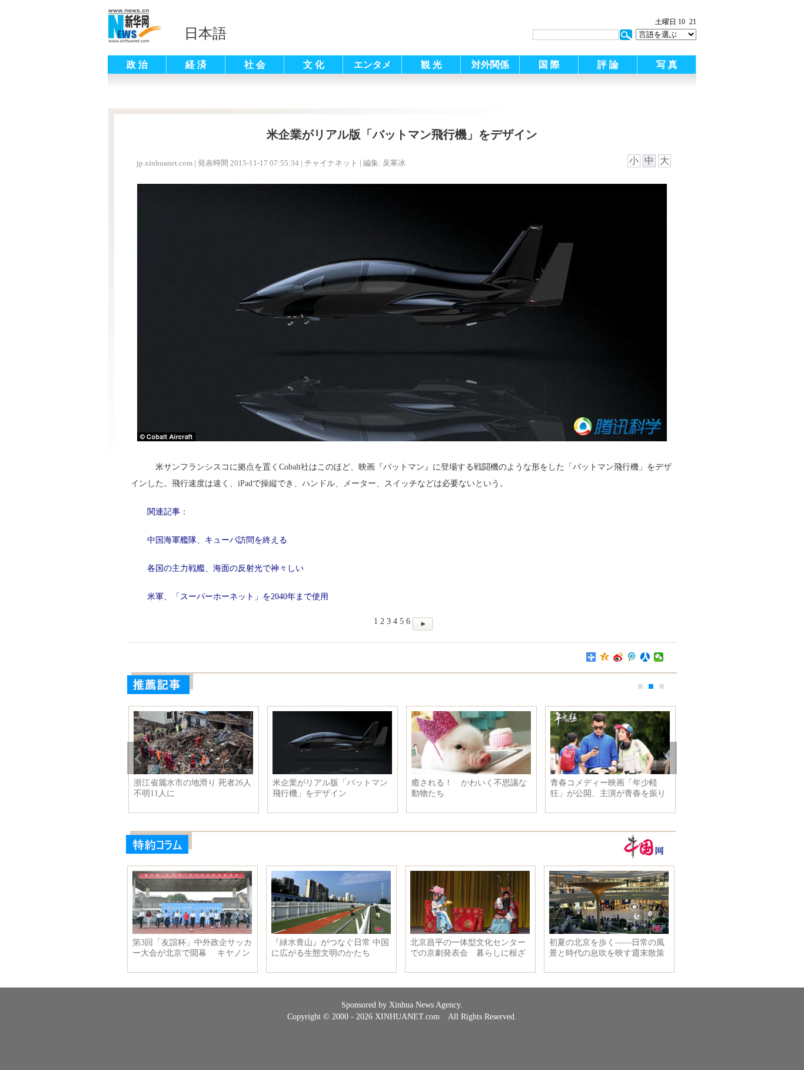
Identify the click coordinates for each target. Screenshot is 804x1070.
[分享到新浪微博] (618, 657)
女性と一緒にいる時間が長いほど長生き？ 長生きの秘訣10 (469, 788)
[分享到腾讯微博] (632, 657)
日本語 (205, 33)
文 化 (313, 65)
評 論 (608, 65)
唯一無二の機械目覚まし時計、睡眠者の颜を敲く (608, 788)
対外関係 (490, 65)
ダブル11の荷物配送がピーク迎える (330, 788)
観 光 (431, 65)
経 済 (196, 65)
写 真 (666, 65)
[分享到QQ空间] (605, 657)
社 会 (254, 65)
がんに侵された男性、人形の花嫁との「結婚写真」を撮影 (191, 788)
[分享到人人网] (645, 657)
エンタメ (372, 65)
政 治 (137, 65)
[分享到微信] (659, 657)
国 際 (549, 65)
